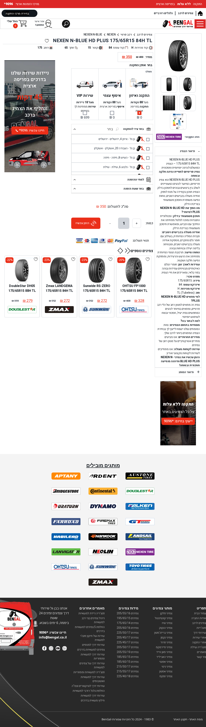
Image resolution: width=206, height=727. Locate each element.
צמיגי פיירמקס (164, 647)
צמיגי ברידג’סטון (163, 633)
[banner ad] (29, 155)
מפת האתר (196, 719)
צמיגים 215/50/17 (127, 666)
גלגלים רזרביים (163, 13)
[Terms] (66, 476)
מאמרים (201, 652)
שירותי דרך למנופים (93, 645)
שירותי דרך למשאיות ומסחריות (93, 656)
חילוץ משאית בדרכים (93, 700)
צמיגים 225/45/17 (127, 642)
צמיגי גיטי (167, 666)
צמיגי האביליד (164, 657)
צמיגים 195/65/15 (127, 618)
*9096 (9, 4)
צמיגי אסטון (165, 671)
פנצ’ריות (201, 628)
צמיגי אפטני (165, 662)
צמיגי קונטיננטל (163, 618)
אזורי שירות (199, 637)
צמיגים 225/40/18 (127, 676)
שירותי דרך (199, 633)
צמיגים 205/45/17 (127, 637)
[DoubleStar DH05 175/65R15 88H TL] (22, 270)
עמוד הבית (200, 613)
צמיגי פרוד (166, 642)
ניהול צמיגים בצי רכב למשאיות (93, 620)
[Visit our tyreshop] (178, 24)
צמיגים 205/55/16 (127, 613)
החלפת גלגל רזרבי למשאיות (89, 691)
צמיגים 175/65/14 (127, 623)
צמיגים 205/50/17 (127, 647)
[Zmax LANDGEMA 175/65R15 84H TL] (59, 270)
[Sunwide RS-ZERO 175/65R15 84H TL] (96, 270)
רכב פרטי (126, 34)
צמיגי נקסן (166, 637)
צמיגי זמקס (166, 676)
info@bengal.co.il (53, 637)
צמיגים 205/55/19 (127, 652)
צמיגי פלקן (166, 613)
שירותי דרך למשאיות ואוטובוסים (93, 679)
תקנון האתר (180, 719)
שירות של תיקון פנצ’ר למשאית (92, 638)
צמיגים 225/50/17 (127, 633)
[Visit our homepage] (200, 13)
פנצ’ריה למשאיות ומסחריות (89, 672)
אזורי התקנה (199, 642)
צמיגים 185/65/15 (127, 657)
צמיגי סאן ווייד (164, 652)
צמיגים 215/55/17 (127, 671)
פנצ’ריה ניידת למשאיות (91, 613)
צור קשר (201, 657)
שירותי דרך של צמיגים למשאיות (92, 665)
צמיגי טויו (167, 623)
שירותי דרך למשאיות (93, 696)
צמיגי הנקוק (165, 628)
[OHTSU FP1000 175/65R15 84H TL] (133, 270)
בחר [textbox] (110, 129)
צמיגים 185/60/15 (127, 662)
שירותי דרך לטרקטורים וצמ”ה (88, 686)
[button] (128, 250)
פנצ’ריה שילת (198, 647)
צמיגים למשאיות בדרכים (91, 650)
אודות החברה (198, 618)
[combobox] (99, 129)
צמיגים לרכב (185, 13)
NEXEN (111, 34)
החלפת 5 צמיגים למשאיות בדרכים (90, 629)
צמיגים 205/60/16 (127, 628)
